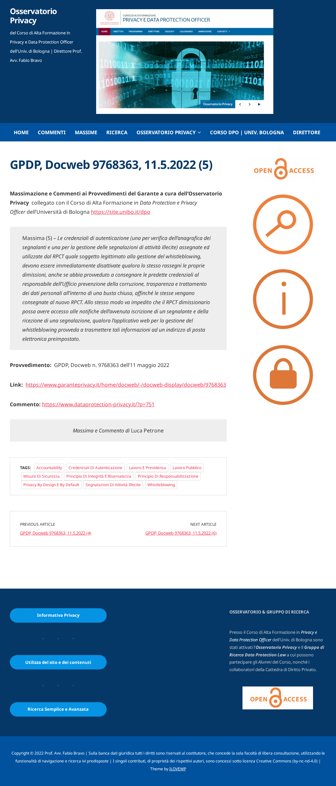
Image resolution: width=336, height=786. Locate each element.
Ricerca (116, 132)
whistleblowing (161, 484)
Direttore (306, 132)
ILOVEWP (177, 769)
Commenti (52, 132)
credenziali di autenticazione (95, 467)
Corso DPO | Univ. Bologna (247, 132)
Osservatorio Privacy (33, 16)
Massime (86, 132)
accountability (49, 467)
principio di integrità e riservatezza (98, 476)
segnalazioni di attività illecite (113, 484)
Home (21, 132)
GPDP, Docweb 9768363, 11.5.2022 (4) (55, 533)
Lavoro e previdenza (147, 467)
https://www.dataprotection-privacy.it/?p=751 (98, 404)
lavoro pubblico (187, 467)
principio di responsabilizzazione (168, 476)
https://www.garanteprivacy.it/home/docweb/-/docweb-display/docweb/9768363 (126, 384)
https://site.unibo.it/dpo (120, 211)
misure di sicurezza (41, 476)
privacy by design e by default (51, 484)
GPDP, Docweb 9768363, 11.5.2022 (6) (181, 533)
